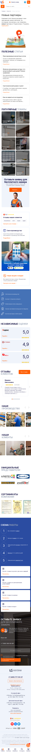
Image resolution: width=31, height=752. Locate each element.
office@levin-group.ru (15, 684)
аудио (24, 220)
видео (18, 220)
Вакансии (19, 713)
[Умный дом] (15, 256)
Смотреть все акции (9, 283)
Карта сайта (13, 713)
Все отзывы (24, 372)
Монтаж (10, 553)
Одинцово (5, 25)
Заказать (14, 190)
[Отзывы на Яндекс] (15, 719)
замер (14, 538)
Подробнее (6, 238)
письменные (7, 220)
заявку (17, 530)
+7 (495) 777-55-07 (15, 677)
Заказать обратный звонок (15, 681)
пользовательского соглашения (17, 744)
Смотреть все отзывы (9, 224)
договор (17, 544)
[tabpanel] (15, 386)
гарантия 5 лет (19, 560)
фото (14, 220)
